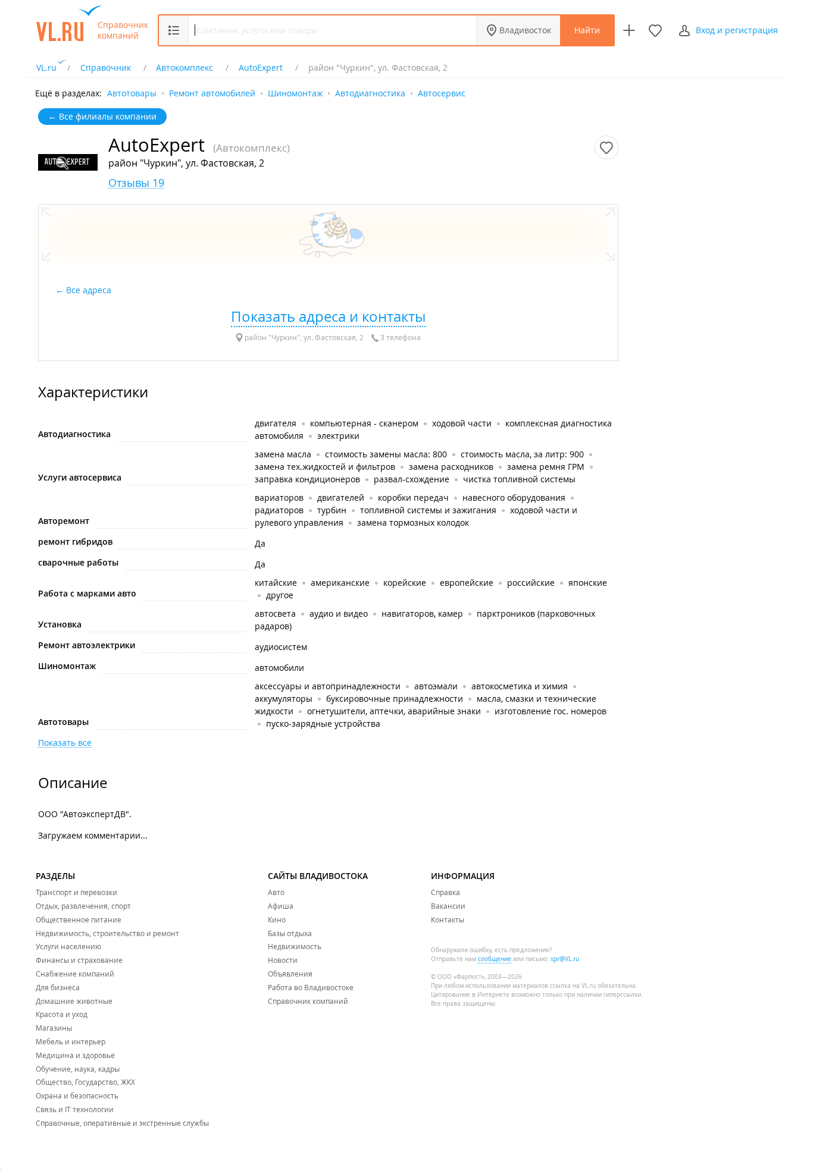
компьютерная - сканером (364, 423)
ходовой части (462, 423)
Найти (587, 30)
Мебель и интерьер (70, 1041)
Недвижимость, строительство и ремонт (107, 933)
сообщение (494, 959)
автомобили (279, 667)
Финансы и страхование (79, 960)
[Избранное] (655, 30)
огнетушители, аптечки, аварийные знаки (394, 711)
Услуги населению (68, 946)
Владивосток (525, 30)
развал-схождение (411, 479)
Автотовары (132, 92)
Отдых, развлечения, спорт (83, 906)
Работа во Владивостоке (311, 987)
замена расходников (451, 466)
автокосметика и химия (519, 686)
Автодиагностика (370, 92)
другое (279, 595)
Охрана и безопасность (77, 1095)
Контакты (447, 919)
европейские (466, 582)
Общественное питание (78, 919)
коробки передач (413, 497)
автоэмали (436, 686)
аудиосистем (281, 646)
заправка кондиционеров (307, 479)
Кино (277, 919)
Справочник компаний (123, 30)
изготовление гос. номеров (550, 711)
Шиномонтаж (295, 92)
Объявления (290, 973)
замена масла (283, 454)
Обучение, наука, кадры (78, 1068)
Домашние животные (74, 1001)
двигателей (340, 497)
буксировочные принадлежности (394, 698)
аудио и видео (338, 613)
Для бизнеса (58, 987)
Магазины (54, 1027)
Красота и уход (61, 1014)
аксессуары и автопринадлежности (328, 686)
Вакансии (448, 906)
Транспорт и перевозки (76, 892)
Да (260, 543)
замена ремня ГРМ (545, 466)
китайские (276, 582)
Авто (276, 892)
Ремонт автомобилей (212, 92)
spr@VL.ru (565, 959)
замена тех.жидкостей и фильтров (325, 466)
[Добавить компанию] (629, 30)
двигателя (277, 423)
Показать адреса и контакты (328, 316)
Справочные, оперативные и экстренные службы (122, 1123)
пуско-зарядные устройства (323, 723)
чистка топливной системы (519, 479)
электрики (338, 435)
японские (587, 582)
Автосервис (441, 92)
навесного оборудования (513, 497)
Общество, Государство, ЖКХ (85, 1082)
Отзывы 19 (136, 183)
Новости (283, 960)
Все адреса (89, 290)
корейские (404, 582)
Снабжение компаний (75, 973)
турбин (331, 510)
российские (531, 582)
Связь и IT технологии (75, 1109)
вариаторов (279, 497)
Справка (445, 892)
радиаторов (279, 510)
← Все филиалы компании (102, 116)
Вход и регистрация (737, 30)
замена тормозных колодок (413, 522)
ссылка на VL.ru (573, 986)
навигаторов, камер (422, 613)
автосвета (275, 613)
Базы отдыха (290, 933)
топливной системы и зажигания (428, 510)
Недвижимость (294, 946)
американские (340, 582)
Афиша (280, 906)
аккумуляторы (283, 698)
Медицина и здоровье (75, 1055)
